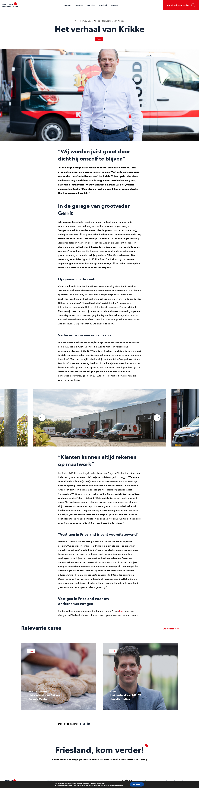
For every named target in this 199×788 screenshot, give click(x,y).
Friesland (103, 5)
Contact (114, 5)
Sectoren (79, 5)
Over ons (66, 5)
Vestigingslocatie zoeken (178, 5)
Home (83, 20)
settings (120, 785)
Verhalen (91, 5)
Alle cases (169, 628)
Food (97, 20)
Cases (90, 20)
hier (121, 611)
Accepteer (136, 784)
